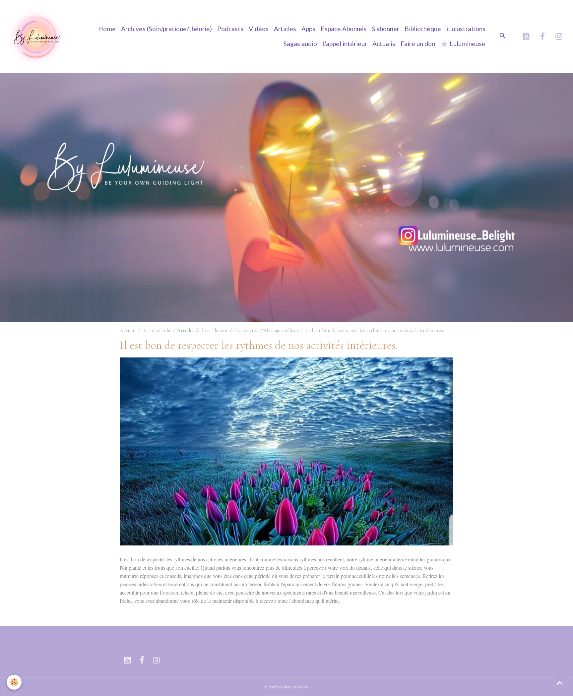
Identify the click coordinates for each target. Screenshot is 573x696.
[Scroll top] (559, 682)
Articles (285, 28)
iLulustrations (465, 28)
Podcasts (230, 28)
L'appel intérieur (344, 43)
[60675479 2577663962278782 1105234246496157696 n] (287, 450)
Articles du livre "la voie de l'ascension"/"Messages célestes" (240, 330)
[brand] (36, 36)
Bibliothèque (423, 28)
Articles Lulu (156, 330)
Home (107, 28)
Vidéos (259, 28)
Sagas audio (300, 43)
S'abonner (385, 28)
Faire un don (418, 43)
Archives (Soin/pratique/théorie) (166, 28)
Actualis (383, 43)
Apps (308, 28)
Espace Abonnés (344, 28)
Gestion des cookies (286, 686)
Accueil (128, 330)
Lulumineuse (466, 43)
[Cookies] (14, 682)
